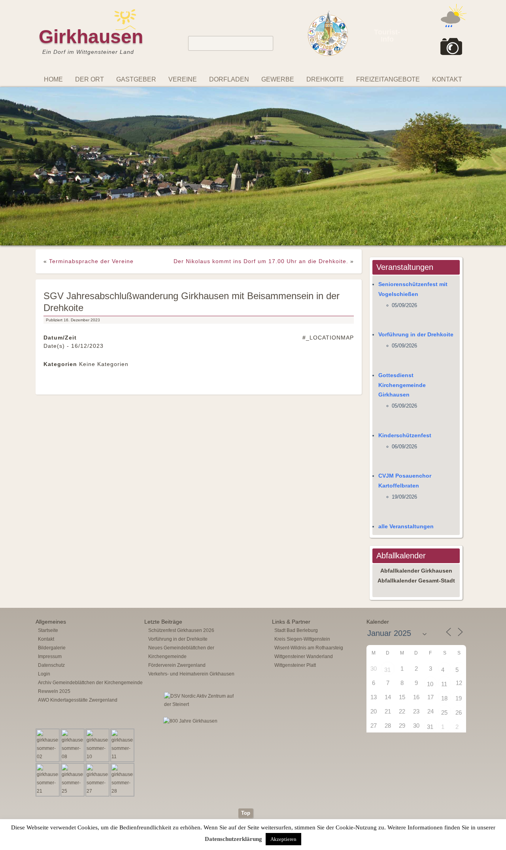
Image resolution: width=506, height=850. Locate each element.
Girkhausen (91, 36)
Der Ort (89, 79)
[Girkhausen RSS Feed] (464, 707)
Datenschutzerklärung (233, 839)
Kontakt (447, 79)
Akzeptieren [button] (283, 839)
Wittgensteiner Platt (295, 566)
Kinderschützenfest (404, 336)
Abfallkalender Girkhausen (416, 471)
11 (444, 584)
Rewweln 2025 (54, 592)
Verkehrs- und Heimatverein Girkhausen (191, 574)
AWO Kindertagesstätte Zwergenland (77, 600)
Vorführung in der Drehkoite (415, 235)
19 (458, 599)
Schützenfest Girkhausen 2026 (181, 531)
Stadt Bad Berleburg (296, 531)
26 (458, 613)
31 (387, 570)
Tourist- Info (387, 35)
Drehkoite (325, 79)
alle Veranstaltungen (406, 426)
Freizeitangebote (388, 79)
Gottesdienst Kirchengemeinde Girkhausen (402, 286)
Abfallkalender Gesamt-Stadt (416, 481)
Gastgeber (136, 79)
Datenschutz (51, 566)
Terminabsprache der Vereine (91, 162)
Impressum (50, 557)
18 (444, 599)
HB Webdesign (264, 736)
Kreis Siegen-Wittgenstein (302, 540)
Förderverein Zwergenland (177, 566)
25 (444, 613)
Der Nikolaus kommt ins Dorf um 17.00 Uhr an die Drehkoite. (261, 162)
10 (430, 584)
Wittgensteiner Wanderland (303, 557)
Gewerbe (277, 79)
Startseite (48, 531)
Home (53, 79)
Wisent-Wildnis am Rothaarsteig (308, 548)
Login (44, 574)
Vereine (182, 79)
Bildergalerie (52, 548)
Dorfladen (229, 79)
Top (245, 714)
